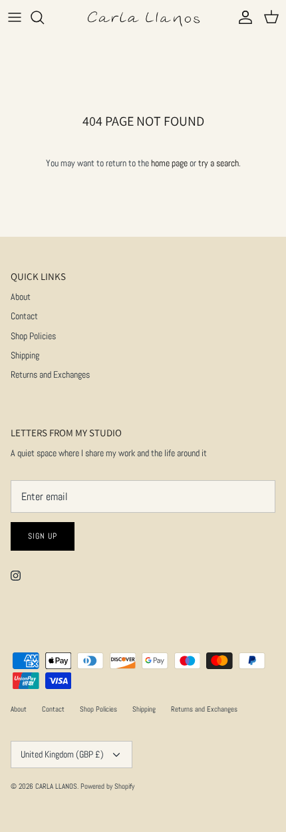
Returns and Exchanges (50, 374)
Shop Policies (33, 336)
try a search (218, 163)
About (21, 297)
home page (169, 163)
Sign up (42, 536)
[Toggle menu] (14, 17)
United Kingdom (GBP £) (62, 754)
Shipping (25, 355)
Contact (24, 316)
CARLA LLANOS (56, 786)
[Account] (242, 17)
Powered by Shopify (107, 786)
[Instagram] (16, 576)
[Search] (44, 17)
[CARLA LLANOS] (143, 18)
